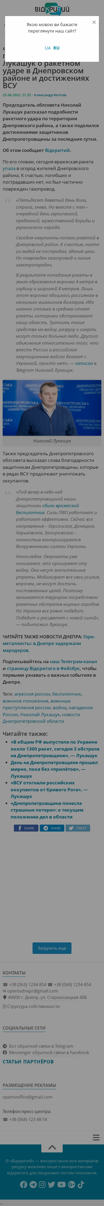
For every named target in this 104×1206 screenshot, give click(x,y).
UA (48, 48)
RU (56, 48)
